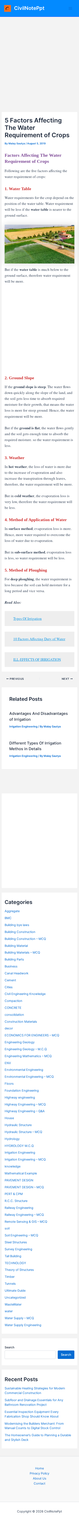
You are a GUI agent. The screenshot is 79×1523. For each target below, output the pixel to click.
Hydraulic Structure (18, 1125)
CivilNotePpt (29, 8)
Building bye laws (17, 925)
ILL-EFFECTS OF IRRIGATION (37, 659)
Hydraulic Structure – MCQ (23, 1132)
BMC (8, 918)
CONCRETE (13, 1008)
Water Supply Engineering (23, 1325)
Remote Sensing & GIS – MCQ (26, 1222)
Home (39, 1468)
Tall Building (13, 1256)
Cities (9, 987)
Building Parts (14, 959)
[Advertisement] (39, 58)
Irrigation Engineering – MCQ (25, 1159)
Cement (10, 980)
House (9, 1118)
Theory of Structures (19, 1270)
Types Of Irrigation (27, 618)
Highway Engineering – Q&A (25, 1111)
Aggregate (12, 911)
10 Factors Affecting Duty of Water (39, 638)
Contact (39, 1483)
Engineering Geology (20, 1042)
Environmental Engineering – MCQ (29, 1077)
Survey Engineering (18, 1249)
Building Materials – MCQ (22, 952)
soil (7, 1228)
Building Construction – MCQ (25, 939)
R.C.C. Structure (16, 1201)
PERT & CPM (14, 1194)
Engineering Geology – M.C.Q (26, 1049)
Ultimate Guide (15, 1290)
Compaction (13, 1001)
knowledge (12, 1166)
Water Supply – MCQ (19, 1318)
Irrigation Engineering (23, 726)
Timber (10, 1277)
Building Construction (20, 932)
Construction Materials (21, 1022)
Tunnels (10, 1284)
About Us (39, 1478)
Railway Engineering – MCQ (24, 1215)
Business (11, 966)
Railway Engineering (19, 1208)
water (9, 1311)
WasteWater (13, 1304)
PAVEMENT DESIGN (19, 1180)
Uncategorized (15, 1297)
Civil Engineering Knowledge (25, 994)
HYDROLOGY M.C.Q (19, 1146)
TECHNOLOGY (15, 1263)
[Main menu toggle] (70, 8)
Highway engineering (20, 1097)
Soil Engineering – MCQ (21, 1235)
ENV (8, 1063)
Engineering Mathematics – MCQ (28, 1056)
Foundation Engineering (22, 1090)
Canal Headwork (16, 973)
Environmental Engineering (24, 1070)
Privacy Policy (39, 1473)
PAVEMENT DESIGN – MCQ (24, 1187)
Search (9, 1347)
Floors (9, 1084)
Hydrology (12, 1139)
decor (9, 1028)
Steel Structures (16, 1242)
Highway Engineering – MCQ (25, 1104)
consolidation (14, 1015)
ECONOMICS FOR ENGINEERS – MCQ (32, 1035)
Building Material (16, 946)
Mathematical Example (21, 1173)
